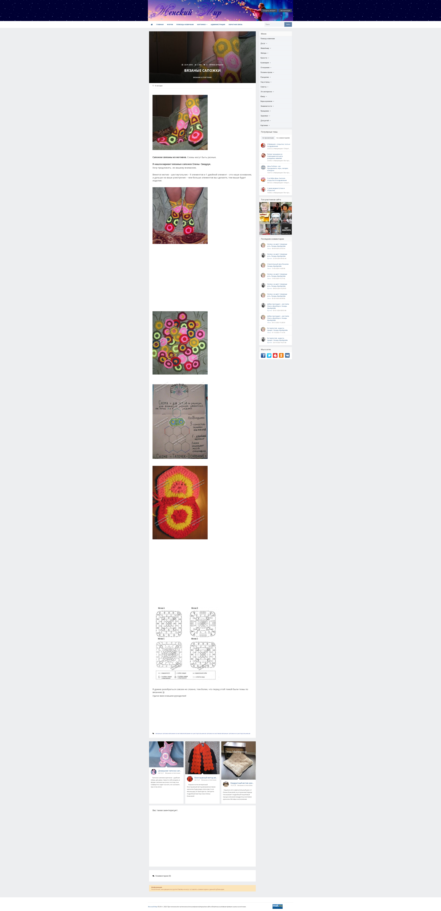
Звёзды (263, 53)
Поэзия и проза (266, 72)
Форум (170, 24)
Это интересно (266, 92)
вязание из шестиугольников (195, 733)
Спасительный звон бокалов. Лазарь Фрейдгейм (278, 265)
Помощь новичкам (185, 24)
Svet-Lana (285, 233)
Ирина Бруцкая (284, 213)
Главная (160, 24)
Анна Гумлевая (274, 213)
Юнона (262, 233)
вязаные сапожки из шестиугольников (236, 733)
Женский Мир (152, 907)
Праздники (265, 111)
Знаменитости (266, 106)
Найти (288, 24)
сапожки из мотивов (213, 733)
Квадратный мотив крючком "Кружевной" (242, 783)
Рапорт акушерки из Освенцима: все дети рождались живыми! (275, 156)
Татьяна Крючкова (285, 223)
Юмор (263, 96)
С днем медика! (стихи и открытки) (276, 189)
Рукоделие (265, 77)
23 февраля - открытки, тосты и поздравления (278, 145)
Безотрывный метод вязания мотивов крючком (206, 778)
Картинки (201, 24)
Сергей (262, 223)
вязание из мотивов (176, 733)
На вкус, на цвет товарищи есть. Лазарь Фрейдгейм (277, 245)
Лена (261, 212)
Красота (264, 58)
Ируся (273, 223)
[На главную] (160, 10)
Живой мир (265, 48)
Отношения (265, 67)
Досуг (263, 43)
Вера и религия (266, 101)
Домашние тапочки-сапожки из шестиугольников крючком (170, 771)
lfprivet (269, 258)
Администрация (218, 24)
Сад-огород (265, 82)
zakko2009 (274, 233)
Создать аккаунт (269, 11)
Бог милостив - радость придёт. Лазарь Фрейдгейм (277, 329)
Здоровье (264, 116)
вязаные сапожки (162, 733)
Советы (263, 87)
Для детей (265, 121)
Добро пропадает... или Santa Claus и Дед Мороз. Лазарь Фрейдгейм (278, 306)
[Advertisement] (202, 279)
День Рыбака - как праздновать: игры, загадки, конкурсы (277, 168)
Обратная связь (235, 24)
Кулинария (265, 63)
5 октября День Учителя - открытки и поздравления (277, 179)
